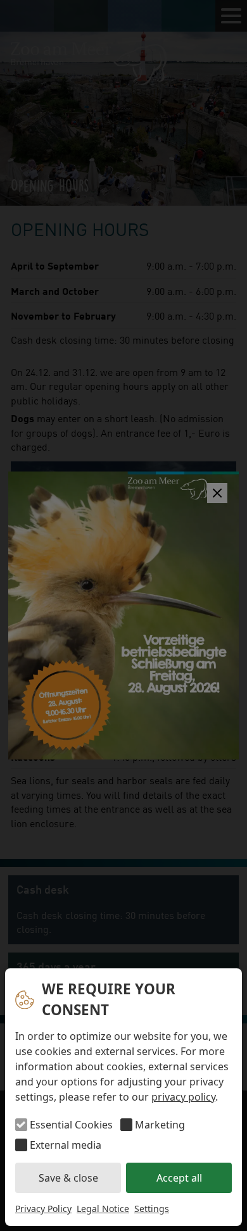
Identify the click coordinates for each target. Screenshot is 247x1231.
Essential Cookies (71, 1125)
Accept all (179, 1178)
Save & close (68, 1178)
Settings (151, 1209)
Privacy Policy (43, 1209)
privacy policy (183, 1097)
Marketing (160, 1125)
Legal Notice (103, 1209)
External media (65, 1145)
